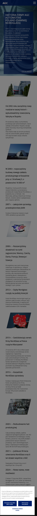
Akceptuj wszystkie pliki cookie (9, 503)
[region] (17, 500)
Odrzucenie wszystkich (25, 503)
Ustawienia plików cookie (17, 509)
